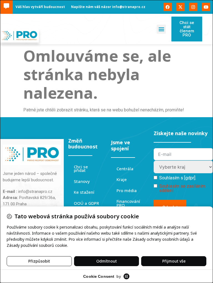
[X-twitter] (180, 7)
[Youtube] (206, 7)
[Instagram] (193, 7)
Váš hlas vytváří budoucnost (40, 6)
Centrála (124, 168)
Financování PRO (128, 203)
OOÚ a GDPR (86, 203)
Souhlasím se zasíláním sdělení (182, 188)
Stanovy (82, 181)
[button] (161, 29)
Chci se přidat (81, 168)
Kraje (121, 179)
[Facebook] (168, 7)
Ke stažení (84, 192)
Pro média (126, 190)
